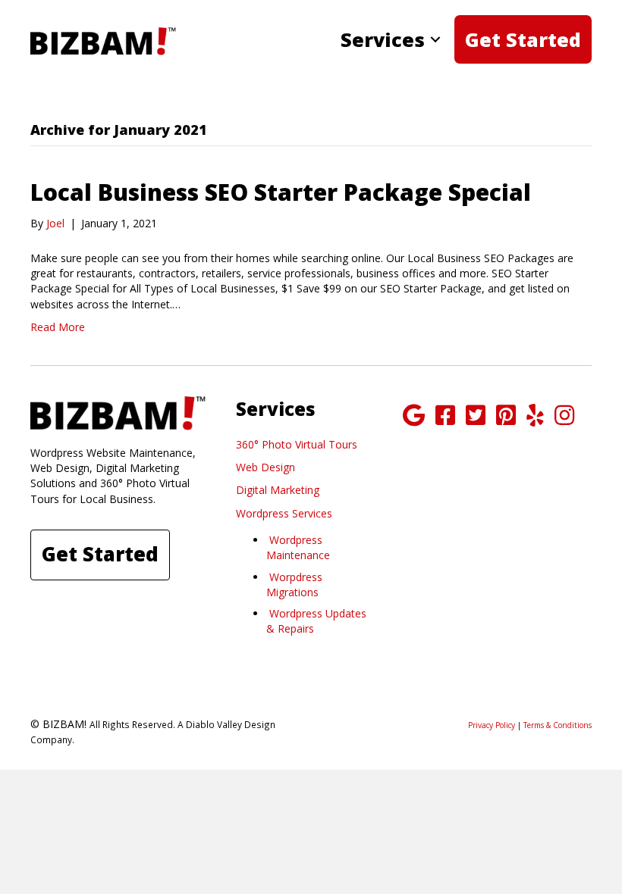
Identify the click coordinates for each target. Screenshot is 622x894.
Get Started (523, 39)
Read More (57, 327)
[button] (435, 39)
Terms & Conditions (557, 725)
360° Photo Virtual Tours (296, 444)
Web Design (265, 467)
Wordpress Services (284, 513)
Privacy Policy (491, 725)
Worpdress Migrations (294, 584)
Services (383, 39)
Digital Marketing (277, 490)
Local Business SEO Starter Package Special (280, 192)
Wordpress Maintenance (298, 547)
